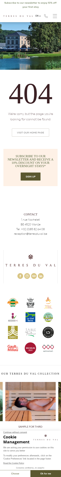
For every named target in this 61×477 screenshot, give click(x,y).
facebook (20, 276)
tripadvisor (34, 276)
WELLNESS (30, 405)
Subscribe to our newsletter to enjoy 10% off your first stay (30, 5)
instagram (27, 276)
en (36, 16)
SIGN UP (30, 176)
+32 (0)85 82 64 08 (46, 16)
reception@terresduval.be (30, 233)
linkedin (41, 276)
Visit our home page (30, 132)
